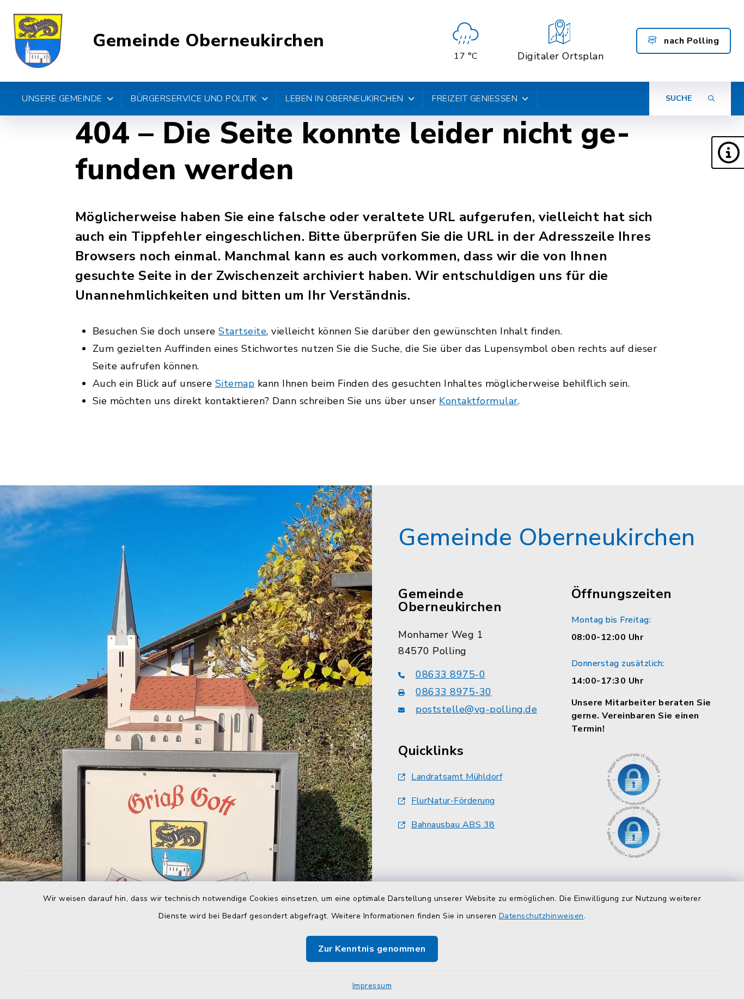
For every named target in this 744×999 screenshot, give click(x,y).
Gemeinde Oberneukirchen (209, 41)
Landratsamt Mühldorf (456, 777)
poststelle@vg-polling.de (476, 709)
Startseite (242, 331)
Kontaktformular (478, 400)
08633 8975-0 (450, 674)
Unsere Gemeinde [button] (62, 99)
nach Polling (690, 41)
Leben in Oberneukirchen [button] (344, 99)
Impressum (372, 985)
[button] (727, 152)
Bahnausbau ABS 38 (453, 825)
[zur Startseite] (38, 40)
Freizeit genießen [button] (474, 99)
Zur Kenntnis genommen (372, 949)
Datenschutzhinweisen (541, 916)
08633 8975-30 (454, 691)
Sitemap (235, 383)
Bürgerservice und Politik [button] (194, 99)
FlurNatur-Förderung (453, 801)
